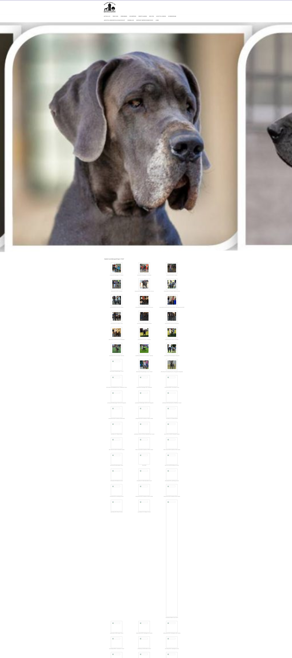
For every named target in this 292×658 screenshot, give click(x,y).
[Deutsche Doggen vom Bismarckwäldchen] (109, 11)
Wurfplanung (143, 16)
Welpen (151, 16)
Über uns (115, 16)
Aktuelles (107, 16)
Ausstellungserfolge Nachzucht (114, 20)
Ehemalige (131, 20)
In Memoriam (172, 16)
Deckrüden (132, 16)
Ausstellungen (161, 16)
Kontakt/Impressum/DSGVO (144, 20)
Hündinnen (124, 16)
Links (157, 20)
